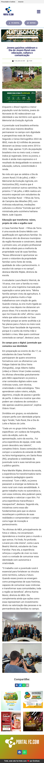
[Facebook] (19, 752)
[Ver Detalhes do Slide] (22, 35)
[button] (17, 685)
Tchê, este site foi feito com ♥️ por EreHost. (22, 761)
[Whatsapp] (24, 752)
